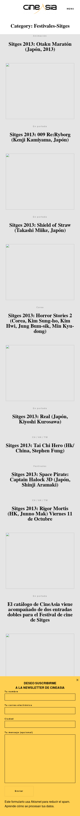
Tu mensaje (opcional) (19, 732)
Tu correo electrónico (18, 705)
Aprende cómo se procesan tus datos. (29, 806)
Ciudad (9, 719)
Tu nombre (11, 691)
